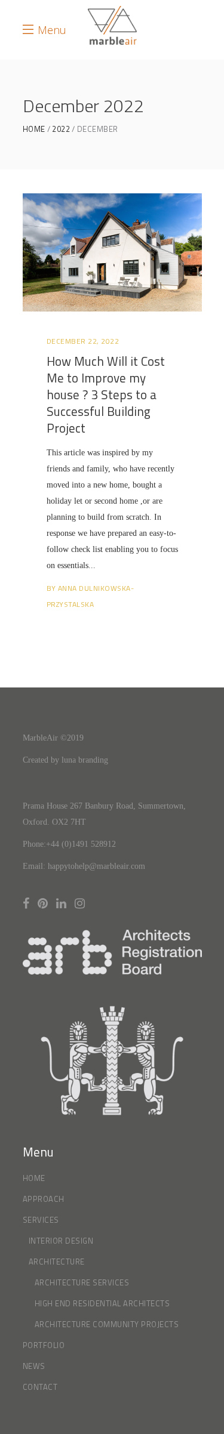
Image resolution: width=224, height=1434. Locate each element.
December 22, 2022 (83, 341)
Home (34, 129)
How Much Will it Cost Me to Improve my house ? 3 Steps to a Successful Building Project (106, 394)
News (34, 1366)
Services (41, 1220)
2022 (61, 129)
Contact (40, 1387)
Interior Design (61, 1241)
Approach (44, 1199)
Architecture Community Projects (107, 1324)
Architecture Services (82, 1282)
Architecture (57, 1262)
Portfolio (44, 1345)
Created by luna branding (65, 759)
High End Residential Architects (102, 1303)
